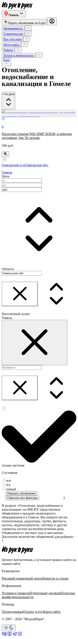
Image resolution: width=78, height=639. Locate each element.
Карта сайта (51, 612)
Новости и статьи (55, 578)
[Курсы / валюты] (5, 154)
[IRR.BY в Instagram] (20, 635)
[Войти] (52, 21)
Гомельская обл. (37, 165)
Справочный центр (28, 578)
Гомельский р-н (13, 165)
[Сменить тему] (9, 628)
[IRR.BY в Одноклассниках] (9, 635)
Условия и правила (16, 593)
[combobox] (22, 189)
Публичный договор (45, 593)
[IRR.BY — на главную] (17, 5)
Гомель (7, 172)
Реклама (8, 578)
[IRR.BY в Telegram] (14, 635)
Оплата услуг (33, 612)
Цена (5, 176)
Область (8, 269)
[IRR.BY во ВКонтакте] (4, 635)
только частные (13, 465)
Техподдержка (12, 612)
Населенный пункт (16, 314)
